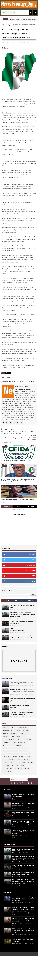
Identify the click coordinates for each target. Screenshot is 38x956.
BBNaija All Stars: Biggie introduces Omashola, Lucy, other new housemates (23, 909)
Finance (15, 751)
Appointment (8, 730)
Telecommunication (21, 768)
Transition (7, 771)
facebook (31, 506)
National (27, 759)
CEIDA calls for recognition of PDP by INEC (16, 460)
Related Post (6, 443)
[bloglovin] (17, 783)
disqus (19, 506)
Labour (28, 756)
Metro (19, 759)
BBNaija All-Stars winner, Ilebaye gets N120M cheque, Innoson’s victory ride (23, 898)
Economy (28, 739)
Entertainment (8, 748)
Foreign (6, 754)
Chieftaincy (15, 736)
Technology (7, 768)
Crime (24, 736)
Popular (19, 600)
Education (22, 742)
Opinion (22, 762)
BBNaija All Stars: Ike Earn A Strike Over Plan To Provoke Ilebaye (23, 930)
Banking (26, 730)
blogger (7, 506)
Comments (31, 600)
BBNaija (6, 733)
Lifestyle (11, 759)
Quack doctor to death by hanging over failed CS (18, 499)
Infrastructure (17, 756)
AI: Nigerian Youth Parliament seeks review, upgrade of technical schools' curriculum (22, 691)
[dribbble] (20, 783)
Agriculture (22, 727)
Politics (30, 762)
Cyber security (8, 739)
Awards (18, 730)
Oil (16, 762)
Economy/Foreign (9, 742)
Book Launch (24, 733)
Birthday (14, 733)
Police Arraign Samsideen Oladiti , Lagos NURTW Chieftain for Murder (23, 831)
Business (6, 727)
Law (4, 759)
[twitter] (9, 783)
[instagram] (29, 783)
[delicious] (31, 783)
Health (27, 754)
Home (3, 24)
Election (6, 745)
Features (6, 751)
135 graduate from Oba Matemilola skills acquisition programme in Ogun (23, 881)
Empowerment (17, 745)
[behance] (26, 783)
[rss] (23, 783)
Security (15, 765)
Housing (6, 756)
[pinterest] (15, 783)
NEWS (11, 762)
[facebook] (6, 783)
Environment (21, 748)
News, (28, 42)
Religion (6, 765)
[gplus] (11, 783)
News (8, 24)
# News (8, 372)
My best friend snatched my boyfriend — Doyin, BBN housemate (23, 920)
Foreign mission (17, 754)
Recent (7, 600)
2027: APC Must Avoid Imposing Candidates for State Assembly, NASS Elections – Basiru (18, 480)
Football (23, 751)
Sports (22, 765)
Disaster (19, 739)
